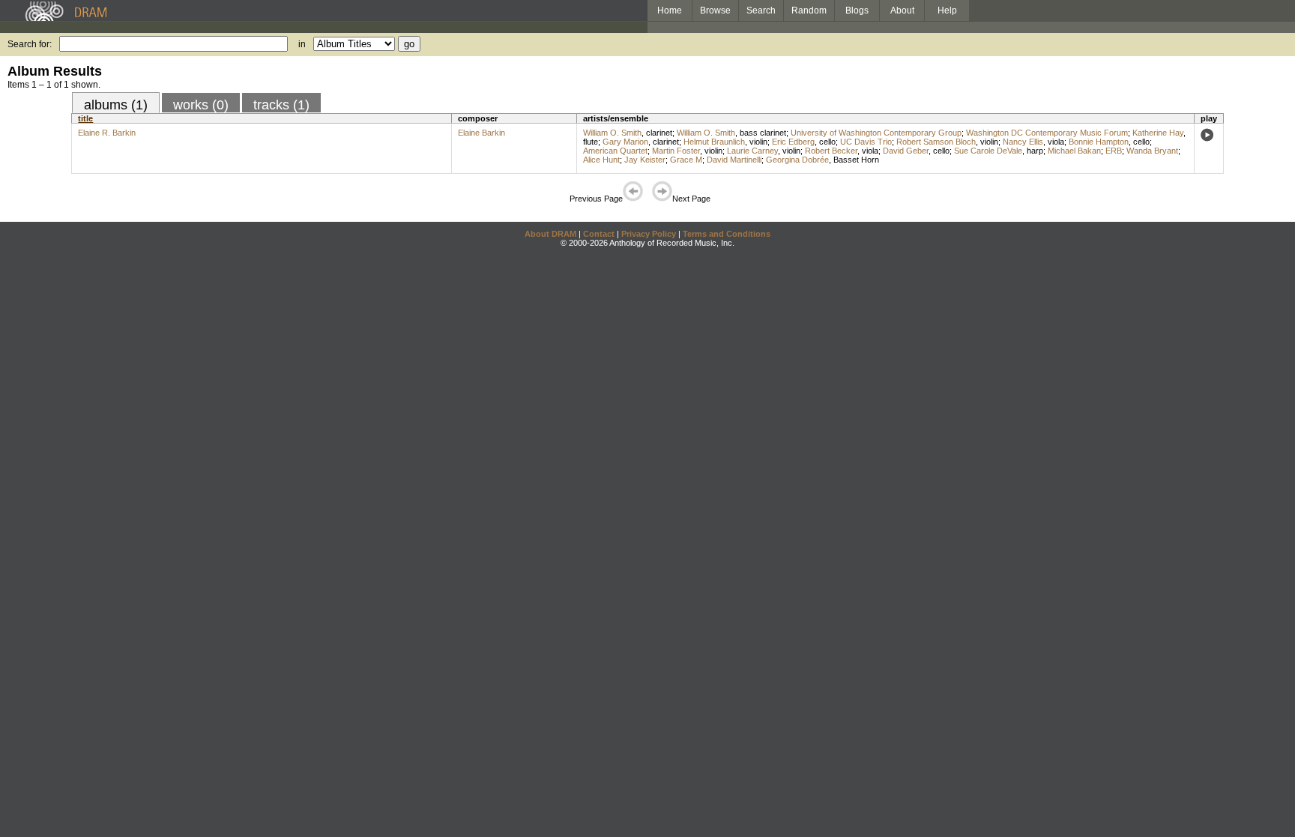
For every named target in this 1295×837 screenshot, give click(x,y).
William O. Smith (612, 132)
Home (669, 10)
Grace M (686, 159)
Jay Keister (644, 159)
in (302, 44)
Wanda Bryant (1152, 150)
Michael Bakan (1074, 150)
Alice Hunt (601, 159)
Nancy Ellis (1023, 141)
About (902, 10)
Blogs (857, 10)
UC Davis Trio (866, 141)
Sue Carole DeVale (988, 150)
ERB (1113, 150)
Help (947, 10)
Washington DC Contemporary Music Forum (1047, 132)
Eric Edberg (793, 141)
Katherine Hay (1157, 132)
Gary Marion (625, 141)
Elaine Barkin (481, 132)
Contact (599, 233)
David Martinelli (734, 159)
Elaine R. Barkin (107, 132)
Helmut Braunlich (714, 141)
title (85, 118)
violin (758, 141)
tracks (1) (281, 104)
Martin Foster (676, 150)
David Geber (906, 150)
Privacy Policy (648, 233)
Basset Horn (856, 159)
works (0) (201, 104)
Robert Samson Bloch (936, 141)
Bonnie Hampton (1099, 141)
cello (827, 141)
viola (1056, 141)
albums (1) (116, 104)
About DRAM (550, 233)
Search (761, 10)
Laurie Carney (752, 150)
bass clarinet (763, 132)
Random (809, 10)
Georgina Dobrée (797, 159)
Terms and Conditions (726, 233)
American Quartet (615, 150)
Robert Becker (831, 150)
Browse (715, 10)
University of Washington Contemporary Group (876, 132)
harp (1035, 150)
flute (590, 141)
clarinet (659, 132)
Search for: (29, 44)
